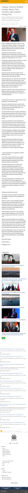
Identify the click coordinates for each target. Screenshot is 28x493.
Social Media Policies (6, 454)
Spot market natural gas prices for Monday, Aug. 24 (11, 373)
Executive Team (5, 449)
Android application (7, 479)
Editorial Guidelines (6, 452)
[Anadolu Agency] (14, 437)
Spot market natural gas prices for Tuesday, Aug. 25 (11, 356)
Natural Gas (9, 22)
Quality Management (6, 451)
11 (20, 431)
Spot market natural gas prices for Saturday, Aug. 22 (11, 388)
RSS (3, 464)
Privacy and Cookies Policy (7, 461)
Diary (3, 465)
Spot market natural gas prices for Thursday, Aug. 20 (11, 414)
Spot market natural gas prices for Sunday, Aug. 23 (11, 381)
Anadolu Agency (14, 482)
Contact (3, 470)
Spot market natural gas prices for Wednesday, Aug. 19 (12, 422)
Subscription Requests (6, 472)
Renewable (13, 22)
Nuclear (17, 22)
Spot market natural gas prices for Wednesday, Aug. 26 (12, 349)
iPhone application (7, 477)
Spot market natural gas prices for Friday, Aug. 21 (11, 396)
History (3, 448)
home (5, 22)
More (3, 338)
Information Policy (6, 462)
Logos (3, 455)
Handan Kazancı (15, 24)
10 (18, 431)
